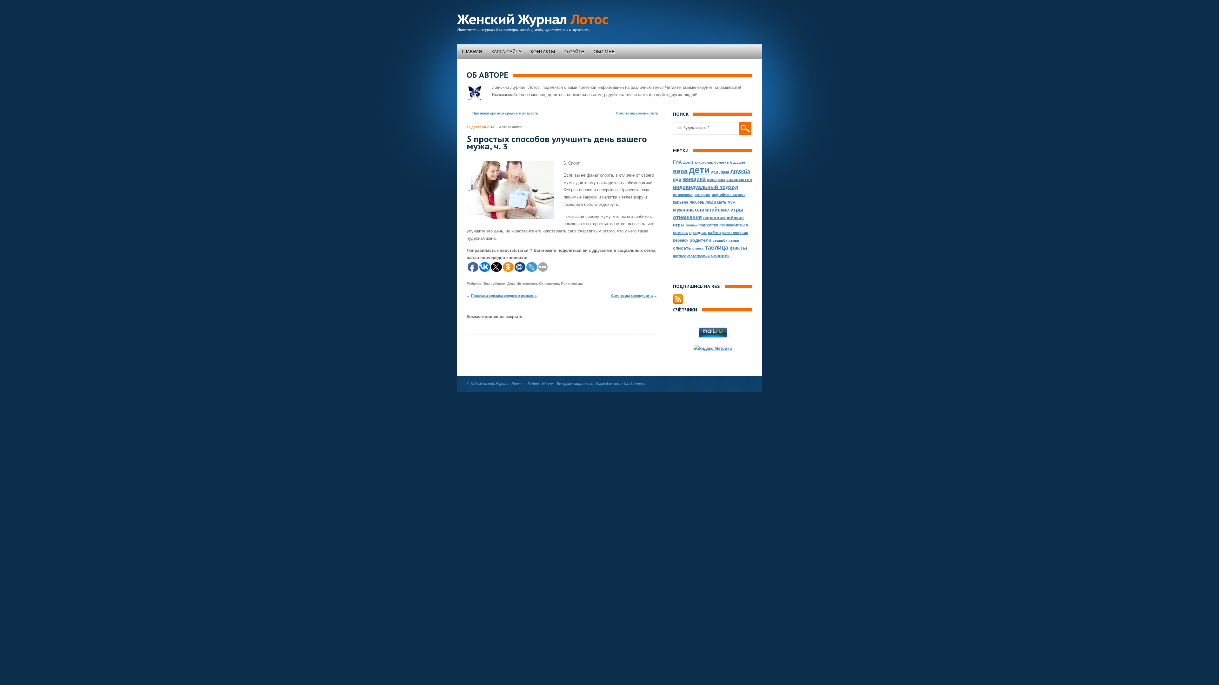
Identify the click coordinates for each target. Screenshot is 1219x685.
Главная (472, 51)
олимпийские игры (719, 209)
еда (677, 179)
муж (732, 202)
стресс (698, 248)
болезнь (721, 162)
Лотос (532, 19)
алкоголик (704, 162)
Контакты (543, 51)
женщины (716, 180)
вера (680, 171)
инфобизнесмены (728, 194)
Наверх (548, 383)
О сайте (574, 51)
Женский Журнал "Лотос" (501, 383)
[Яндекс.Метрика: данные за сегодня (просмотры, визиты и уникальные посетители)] (713, 348)
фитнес (679, 256)
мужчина (683, 209)
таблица (716, 248)
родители (700, 240)
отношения (687, 217)
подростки (708, 225)
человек (720, 255)
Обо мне (604, 51)
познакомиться (733, 225)
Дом (511, 283)
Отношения (549, 283)
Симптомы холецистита (637, 113)
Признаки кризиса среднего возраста (505, 113)
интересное (683, 195)
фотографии (698, 256)
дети (699, 170)
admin (517, 127)
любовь (696, 202)
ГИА (677, 162)
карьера (680, 202)
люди (710, 202)
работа (714, 233)
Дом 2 (688, 162)
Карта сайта (506, 51)
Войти (533, 383)
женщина (694, 179)
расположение (735, 233)
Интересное (526, 283)
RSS (678, 299)
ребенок (680, 240)
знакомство (739, 179)
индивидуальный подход (705, 187)
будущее (737, 162)
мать (721, 202)
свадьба (720, 240)
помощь (680, 233)
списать (682, 248)
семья (734, 240)
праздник (698, 233)
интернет (702, 195)
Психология (571, 283)
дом (714, 172)
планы (691, 225)
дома (724, 172)
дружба (740, 171)
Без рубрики (494, 283)
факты (738, 248)
